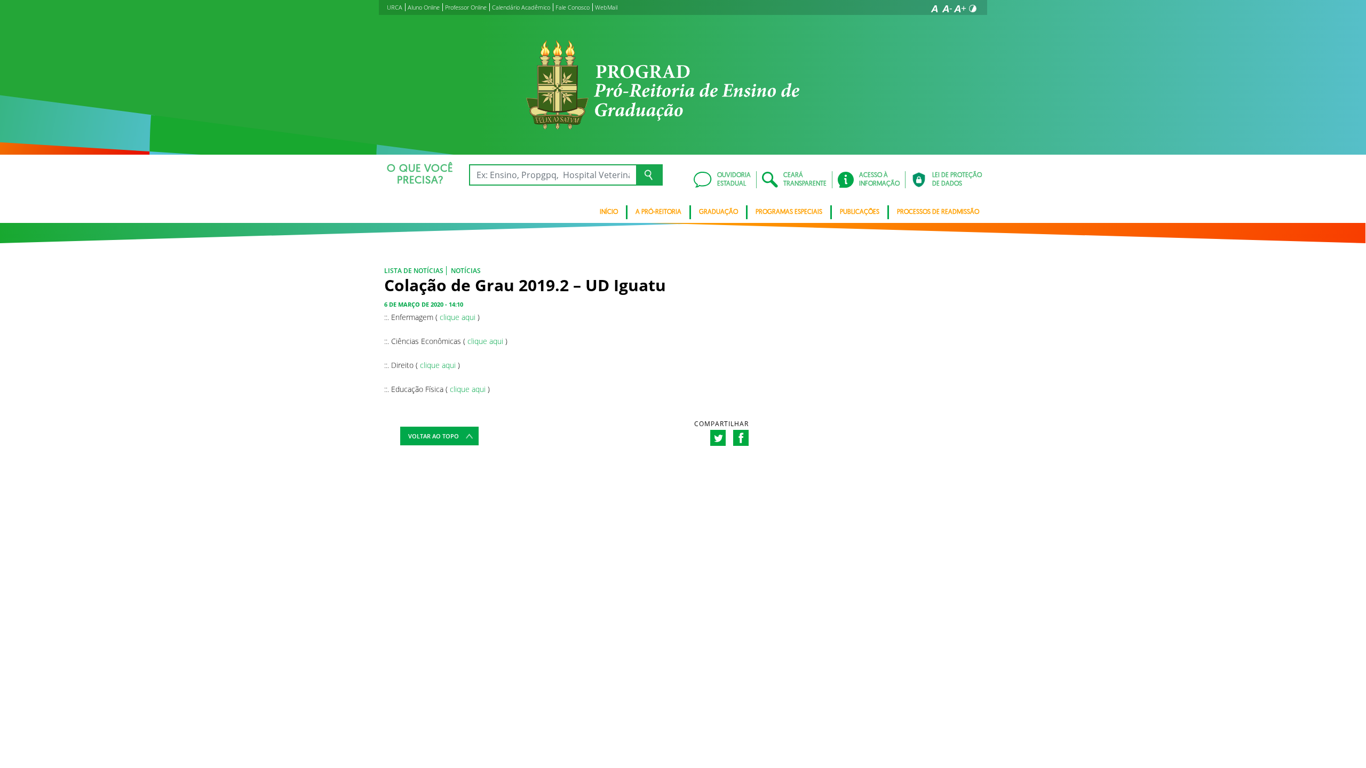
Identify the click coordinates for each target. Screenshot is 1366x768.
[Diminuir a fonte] (947, 8)
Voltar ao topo (433, 436)
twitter (718, 438)
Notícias (466, 270)
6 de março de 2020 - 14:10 (423, 304)
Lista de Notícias (413, 270)
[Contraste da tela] (972, 8)
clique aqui (457, 317)
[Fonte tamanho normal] (934, 8)
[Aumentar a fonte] (960, 8)
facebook (741, 438)
